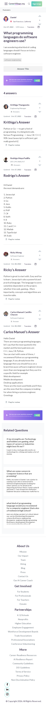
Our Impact (23, 555)
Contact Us (23, 576)
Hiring (23, 564)
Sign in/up (37, 4)
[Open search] (29, 3)
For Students (23, 591)
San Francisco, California (21, 21)
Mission (23, 551)
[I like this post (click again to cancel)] (39, 16)
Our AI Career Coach (23, 580)
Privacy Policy (23, 675)
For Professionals (23, 595)
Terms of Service (23, 671)
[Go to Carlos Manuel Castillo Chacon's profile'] (6, 318)
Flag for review (13, 145)
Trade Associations (23, 635)
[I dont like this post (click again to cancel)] (39, 112)
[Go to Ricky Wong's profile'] (6, 257)
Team (23, 560)
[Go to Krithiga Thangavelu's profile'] (6, 109)
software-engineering (12, 60)
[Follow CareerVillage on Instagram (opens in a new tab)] (7, 694)
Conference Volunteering (23, 644)
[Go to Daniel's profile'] (6, 21)
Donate (23, 604)
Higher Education (23, 623)
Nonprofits (23, 619)
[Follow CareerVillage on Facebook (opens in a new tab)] (7, 684)
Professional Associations (23, 639)
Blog (23, 568)
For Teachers (23, 600)
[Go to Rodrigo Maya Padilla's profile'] (6, 163)
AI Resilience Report (23, 659)
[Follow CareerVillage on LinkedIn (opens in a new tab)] (7, 689)
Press (23, 572)
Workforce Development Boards (23, 631)
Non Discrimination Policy (23, 680)
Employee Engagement (23, 627)
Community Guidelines (23, 663)
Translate (30, 27)
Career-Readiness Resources (23, 655)
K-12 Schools (23, 615)
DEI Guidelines (23, 667)
